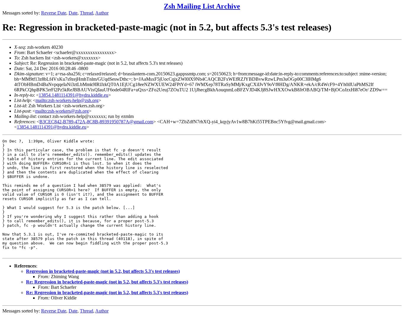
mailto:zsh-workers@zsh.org (62, 111)
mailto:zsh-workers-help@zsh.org (66, 100)
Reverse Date (53, 12)
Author (102, 12)
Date (73, 12)
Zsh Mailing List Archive (202, 6)
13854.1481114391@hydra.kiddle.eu (73, 95)
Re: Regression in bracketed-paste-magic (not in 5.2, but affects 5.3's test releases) (107, 281)
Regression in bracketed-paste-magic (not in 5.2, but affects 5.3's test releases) (103, 271)
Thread (86, 12)
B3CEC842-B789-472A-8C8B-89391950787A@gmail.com (96, 121)
